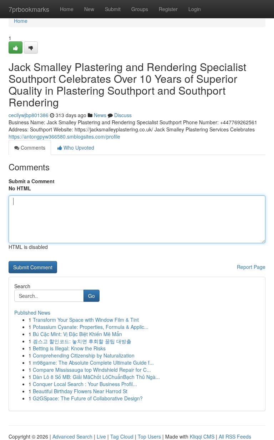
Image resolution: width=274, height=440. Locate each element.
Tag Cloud (121, 436)
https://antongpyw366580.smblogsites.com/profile (64, 136)
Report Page (251, 266)
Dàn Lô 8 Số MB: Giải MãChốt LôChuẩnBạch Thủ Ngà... (96, 376)
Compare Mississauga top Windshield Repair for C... (92, 369)
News (100, 115)
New (89, 8)
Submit (113, 8)
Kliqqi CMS (202, 436)
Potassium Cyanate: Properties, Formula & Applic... (90, 326)
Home (66, 8)
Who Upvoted (78, 147)
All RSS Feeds (235, 436)
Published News (32, 312)
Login (194, 8)
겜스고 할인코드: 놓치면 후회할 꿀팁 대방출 (82, 341)
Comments (32, 147)
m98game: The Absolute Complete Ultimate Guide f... (93, 362)
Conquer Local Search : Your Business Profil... (85, 384)
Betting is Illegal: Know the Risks (69, 348)
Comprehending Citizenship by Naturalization (84, 355)
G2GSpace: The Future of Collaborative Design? (88, 398)
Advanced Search (72, 436)
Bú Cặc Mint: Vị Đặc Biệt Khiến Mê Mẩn (77, 334)
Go (91, 295)
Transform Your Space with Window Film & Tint (86, 319)
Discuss (123, 115)
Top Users (149, 436)
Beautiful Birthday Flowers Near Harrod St (80, 391)
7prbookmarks (29, 9)
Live (101, 436)
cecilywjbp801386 (29, 115)
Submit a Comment (32, 181)
